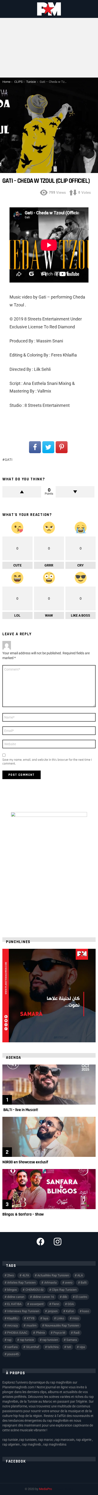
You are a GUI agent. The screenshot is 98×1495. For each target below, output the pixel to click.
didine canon (15, 1297)
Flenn (55, 1304)
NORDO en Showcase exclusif (25, 1162)
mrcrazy (12, 1325)
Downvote (75, 492)
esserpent (37, 1304)
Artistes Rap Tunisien (21, 1282)
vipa (82, 1347)
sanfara (12, 1347)
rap (9, 1340)
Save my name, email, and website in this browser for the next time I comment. (47, 762)
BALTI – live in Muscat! (20, 1109)
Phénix (40, 1332)
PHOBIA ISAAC (17, 1332)
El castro (81, 1297)
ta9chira (53, 1347)
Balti (84, 1282)
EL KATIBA (14, 1304)
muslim (31, 1325)
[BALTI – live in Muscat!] (49, 1085)
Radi (76, 1332)
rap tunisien (50, 1340)
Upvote (21, 492)
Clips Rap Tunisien (64, 1289)
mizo (75, 1318)
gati (9, 460)
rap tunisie (27, 1340)
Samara (71, 1340)
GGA (71, 1304)
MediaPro (45, 1489)
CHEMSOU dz (34, 1289)
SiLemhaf (32, 1347)
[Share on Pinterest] (62, 447)
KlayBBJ (12, 1318)
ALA (80, 1275)
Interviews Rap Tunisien (23, 1311)
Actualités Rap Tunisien (53, 1275)
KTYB (30, 1318)
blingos (12, 1289)
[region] (49, 995)
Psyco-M (59, 1332)
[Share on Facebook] (35, 447)
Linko (60, 1318)
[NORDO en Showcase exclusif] (49, 1137)
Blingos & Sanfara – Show (23, 1214)
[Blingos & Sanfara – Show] (49, 1189)
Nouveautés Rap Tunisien (62, 1325)
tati (69, 1347)
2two (10, 1275)
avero (68, 1282)
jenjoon (53, 1311)
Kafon (70, 1311)
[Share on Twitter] (48, 447)
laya (45, 1318)
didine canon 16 (43, 1297)
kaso (85, 1311)
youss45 (13, 1354)
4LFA (25, 1275)
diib (64, 1297)
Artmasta (50, 1282)
